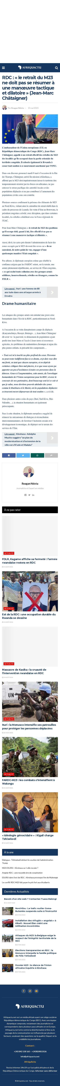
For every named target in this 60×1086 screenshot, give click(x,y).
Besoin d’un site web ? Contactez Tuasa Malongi (30, 899)
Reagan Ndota (17, 108)
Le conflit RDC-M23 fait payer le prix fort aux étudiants (26, 882)
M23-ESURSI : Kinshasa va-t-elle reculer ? (20, 868)
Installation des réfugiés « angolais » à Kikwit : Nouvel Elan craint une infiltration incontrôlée (35, 923)
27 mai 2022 (21, 945)
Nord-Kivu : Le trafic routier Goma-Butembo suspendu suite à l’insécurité (36, 909)
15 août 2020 (10, 903)
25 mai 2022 (21, 915)
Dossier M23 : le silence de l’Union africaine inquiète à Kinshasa (33, 966)
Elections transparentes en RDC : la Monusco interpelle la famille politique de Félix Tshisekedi (36, 953)
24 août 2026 (8, 567)
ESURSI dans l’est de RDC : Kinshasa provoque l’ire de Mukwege (30, 877)
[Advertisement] (30, 31)
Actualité (8, 553)
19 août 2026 (8, 843)
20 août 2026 (8, 732)
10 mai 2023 (33, 108)
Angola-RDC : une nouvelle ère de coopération (22, 872)
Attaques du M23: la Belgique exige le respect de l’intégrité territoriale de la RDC (35, 938)
